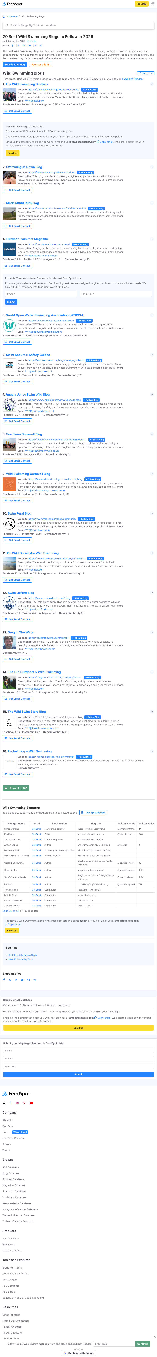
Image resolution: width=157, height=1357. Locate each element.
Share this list (12, 973)
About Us (7, 1120)
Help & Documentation (15, 1320)
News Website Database (16, 1203)
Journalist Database (14, 1191)
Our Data (7, 1126)
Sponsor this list (40, 64)
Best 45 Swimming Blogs (20, 959)
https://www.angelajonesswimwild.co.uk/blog (54, 399)
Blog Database (10, 1173)
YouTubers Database (14, 1197)
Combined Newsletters (15, 1273)
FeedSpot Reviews (13, 1138)
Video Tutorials (11, 1314)
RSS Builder (9, 1291)
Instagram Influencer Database (20, 1209)
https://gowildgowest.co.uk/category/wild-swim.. (56, 558)
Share (6, 45)
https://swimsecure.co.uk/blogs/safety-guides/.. (56, 360)
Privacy (6, 1144)
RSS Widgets (9, 1279)
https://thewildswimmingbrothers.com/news (53, 89)
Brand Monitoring (12, 1267)
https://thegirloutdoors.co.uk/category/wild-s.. (55, 677)
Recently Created (12, 1332)
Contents (31, 41)
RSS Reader (9, 1244)
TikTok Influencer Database (18, 1221)
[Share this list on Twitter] (18, 45)
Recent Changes (11, 1326)
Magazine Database (13, 1185)
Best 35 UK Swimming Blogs (22, 955)
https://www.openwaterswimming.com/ (51, 320)
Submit (11, 301)
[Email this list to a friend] (35, 45)
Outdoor (13, 16)
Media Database (11, 1250)
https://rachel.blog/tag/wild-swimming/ (51, 756)
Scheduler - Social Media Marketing (23, 1297)
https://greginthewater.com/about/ (48, 637)
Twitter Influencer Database (18, 1215)
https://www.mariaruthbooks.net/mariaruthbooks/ (57, 208)
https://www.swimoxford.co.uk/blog (49, 598)
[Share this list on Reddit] (29, 45)
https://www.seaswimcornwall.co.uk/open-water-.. (57, 439)
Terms (6, 1150)
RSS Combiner (10, 1285)
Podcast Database (13, 1179)
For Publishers (10, 1238)
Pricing (142, 3)
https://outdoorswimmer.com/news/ (49, 244)
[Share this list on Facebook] (12, 45)
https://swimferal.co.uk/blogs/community (52, 518)
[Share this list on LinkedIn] (24, 45)
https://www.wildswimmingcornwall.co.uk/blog (55, 479)
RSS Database (10, 1167)
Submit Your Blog (15, 64)
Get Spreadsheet (95, 812)
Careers (14, 1132)
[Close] (155, 1337)
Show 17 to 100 (18, 788)
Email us (12, 153)
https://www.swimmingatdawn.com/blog (51, 172)
